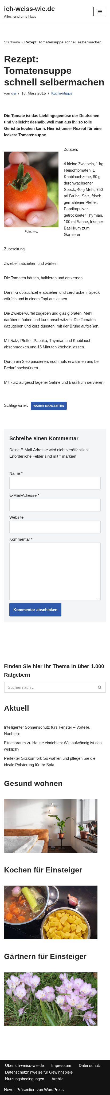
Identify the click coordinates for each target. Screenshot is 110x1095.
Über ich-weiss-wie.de (24, 1065)
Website (16, 517)
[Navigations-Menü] (99, 11)
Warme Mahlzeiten (48, 405)
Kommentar (21, 539)
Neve (8, 1089)
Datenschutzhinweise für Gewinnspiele (39, 1072)
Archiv (57, 1079)
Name (16, 473)
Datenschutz (90, 1065)
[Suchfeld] (100, 687)
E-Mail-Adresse (24, 495)
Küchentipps (61, 93)
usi (13, 93)
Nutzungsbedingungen (24, 1079)
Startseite (12, 42)
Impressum (61, 1065)
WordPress (54, 1089)
